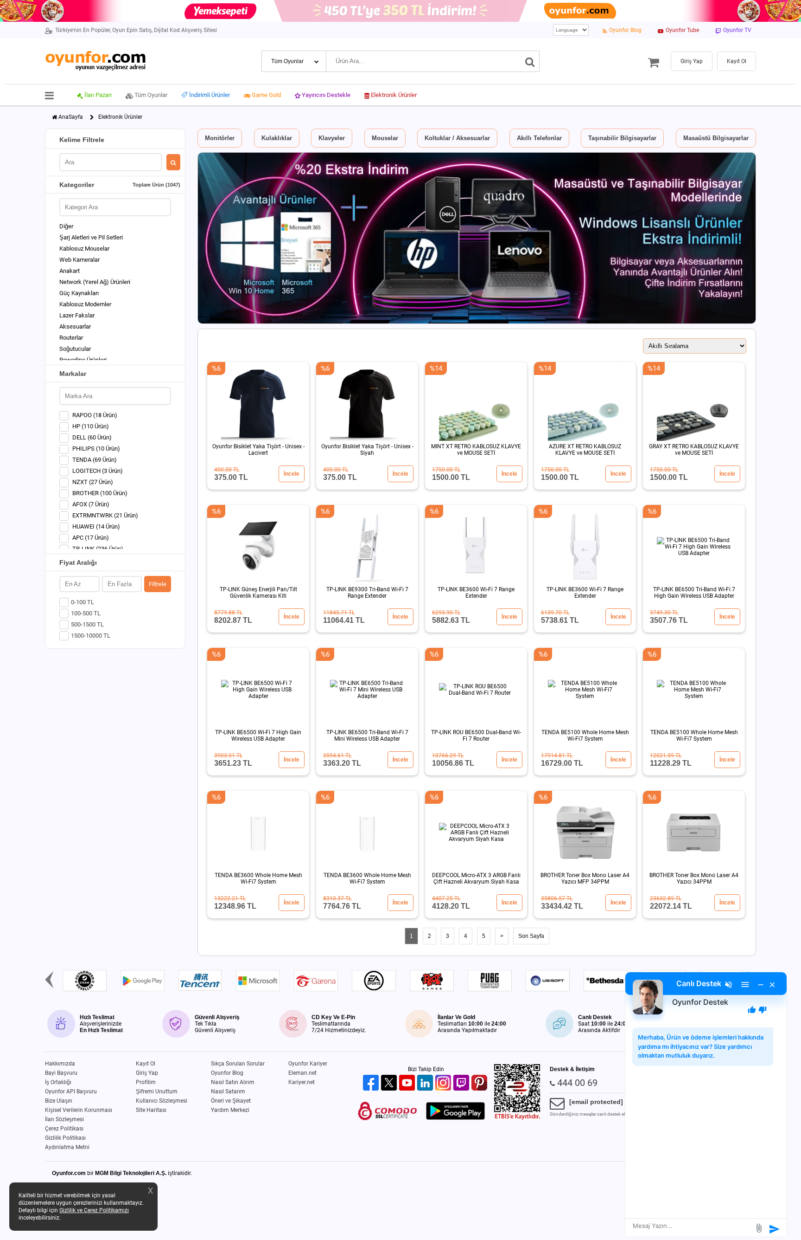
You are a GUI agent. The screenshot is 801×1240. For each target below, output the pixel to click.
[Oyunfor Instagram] (444, 1083)
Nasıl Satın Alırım (232, 1082)
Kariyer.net (301, 1082)
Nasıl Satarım (228, 1091)
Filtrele (157, 584)
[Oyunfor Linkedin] (426, 1083)
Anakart (69, 270)
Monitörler (220, 138)
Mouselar (385, 138)
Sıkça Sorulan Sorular (238, 1063)
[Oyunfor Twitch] (462, 1083)
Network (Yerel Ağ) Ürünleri (94, 281)
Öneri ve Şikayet (231, 1101)
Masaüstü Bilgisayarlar (716, 138)
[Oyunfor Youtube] (408, 1083)
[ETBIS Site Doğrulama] (517, 1118)
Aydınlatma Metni (67, 1147)
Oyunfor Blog (227, 1073)
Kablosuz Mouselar (84, 248)
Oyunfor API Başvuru (71, 1091)
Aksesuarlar (75, 326)
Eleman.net (302, 1073)
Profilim (146, 1082)
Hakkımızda (60, 1063)
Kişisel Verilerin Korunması (78, 1110)
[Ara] (530, 61)
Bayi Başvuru (61, 1073)
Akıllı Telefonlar (539, 138)
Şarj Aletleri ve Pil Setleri (91, 237)
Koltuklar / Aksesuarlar (457, 138)
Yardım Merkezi (230, 1110)
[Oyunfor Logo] (95, 61)
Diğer (66, 226)
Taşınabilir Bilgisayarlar (622, 138)
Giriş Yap (147, 1073)
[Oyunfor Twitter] (390, 1083)
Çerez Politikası (64, 1128)
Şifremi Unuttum (157, 1091)
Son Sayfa (531, 936)
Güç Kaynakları (79, 293)
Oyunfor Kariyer (307, 1063)
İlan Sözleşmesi (64, 1119)
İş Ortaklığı (58, 1082)
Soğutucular (75, 348)
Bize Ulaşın (58, 1101)
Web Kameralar (79, 259)
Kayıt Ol (145, 1063)
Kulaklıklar (276, 138)
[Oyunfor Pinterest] (480, 1083)
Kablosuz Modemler (85, 304)
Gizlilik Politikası (65, 1138)
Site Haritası (151, 1110)
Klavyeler (331, 138)
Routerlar (71, 337)
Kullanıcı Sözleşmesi (161, 1101)
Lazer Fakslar (77, 315)
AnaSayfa (70, 117)
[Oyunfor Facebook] (372, 1083)
